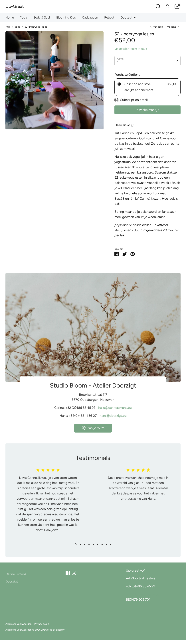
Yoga (23, 17)
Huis (7, 26)
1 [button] (75, 544)
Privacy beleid (41, 623)
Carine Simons (15, 574)
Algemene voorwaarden (18, 623)
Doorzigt (127, 17)
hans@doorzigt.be (113, 416)
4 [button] (89, 544)
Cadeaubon (90, 17)
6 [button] (97, 544)
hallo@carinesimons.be (115, 408)
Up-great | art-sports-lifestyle (130, 48)
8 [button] (106, 544)
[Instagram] (74, 573)
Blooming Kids (66, 17)
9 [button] (110, 544)
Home (9, 17)
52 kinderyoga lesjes (36, 26)
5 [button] (93, 544)
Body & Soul (41, 17)
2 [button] (80, 544)
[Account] (167, 6)
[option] (45, 504)
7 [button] (102, 544)
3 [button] (84, 544)
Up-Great (14, 6)
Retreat (109, 17)
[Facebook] (68, 573)
